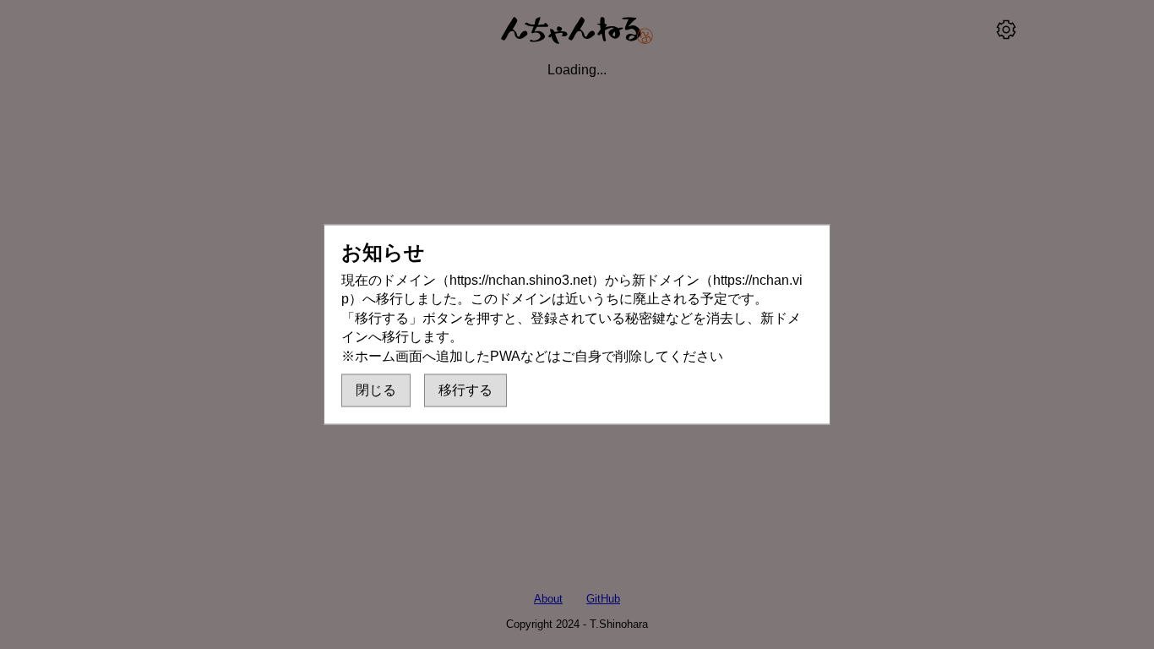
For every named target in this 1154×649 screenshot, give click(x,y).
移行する (465, 389)
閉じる (376, 389)
